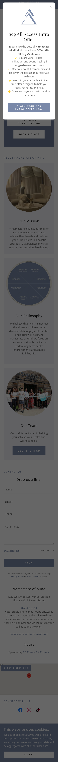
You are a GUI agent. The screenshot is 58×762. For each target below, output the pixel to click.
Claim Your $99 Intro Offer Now (29, 108)
